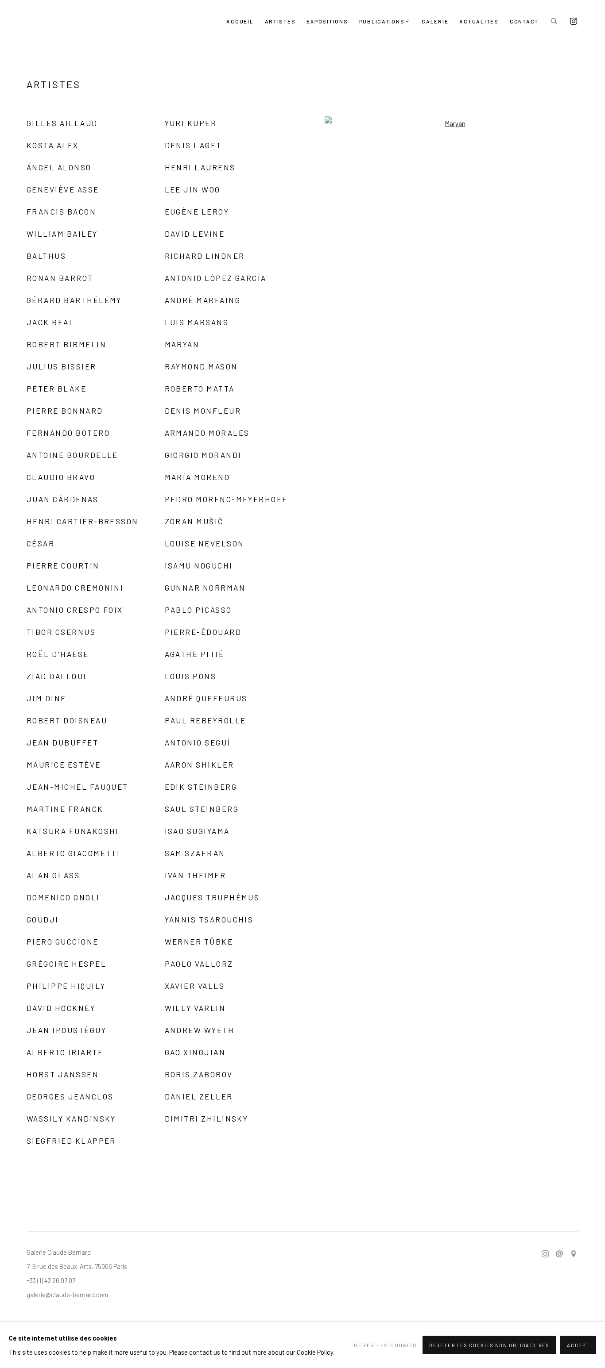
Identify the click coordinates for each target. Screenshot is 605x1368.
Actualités (478, 21)
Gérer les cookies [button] (385, 1345)
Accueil (239, 21)
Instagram (571, 19)
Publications (382, 21)
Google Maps (573, 1254)
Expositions (327, 21)
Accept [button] (578, 1345)
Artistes (280, 21)
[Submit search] (554, 21)
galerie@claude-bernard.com (67, 1295)
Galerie (435, 21)
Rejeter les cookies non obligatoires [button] (489, 1345)
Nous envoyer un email (559, 1254)
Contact (524, 21)
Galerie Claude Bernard (71, 21)
